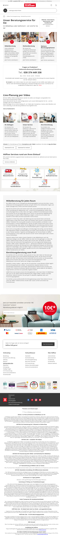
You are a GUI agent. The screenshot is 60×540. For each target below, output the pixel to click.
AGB (10, 397)
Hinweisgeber (12, 400)
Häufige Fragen (7, 369)
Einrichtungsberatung (31, 359)
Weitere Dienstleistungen (32, 365)
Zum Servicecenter (48, 344)
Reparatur (5, 365)
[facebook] (28, 400)
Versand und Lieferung (9, 358)
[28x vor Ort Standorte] (51, 5)
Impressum (11, 395)
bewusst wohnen (52, 363)
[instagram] (36, 400)
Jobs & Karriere (52, 358)
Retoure (5, 361)
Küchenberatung (29, 358)
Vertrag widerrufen (8, 363)
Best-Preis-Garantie (30, 361)
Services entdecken (10, 162)
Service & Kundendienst (9, 372)
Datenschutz (12, 399)
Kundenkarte (51, 361)
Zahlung (5, 359)
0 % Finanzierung (7, 371)
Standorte (27, 356)
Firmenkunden (7, 374)
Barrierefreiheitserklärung (15, 402)
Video (40, 85)
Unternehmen (51, 356)
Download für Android (24, 147)
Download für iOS (9, 147)
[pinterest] (32, 400)
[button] (5, 5)
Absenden (32, 312)
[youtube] (40, 400)
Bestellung (6, 356)
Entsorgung (6, 367)
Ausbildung (51, 359)
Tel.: (30, 72)
